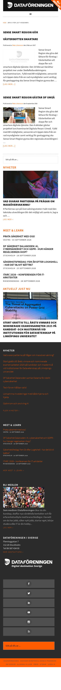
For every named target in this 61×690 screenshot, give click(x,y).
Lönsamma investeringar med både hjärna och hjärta (26, 395)
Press (36, 664)
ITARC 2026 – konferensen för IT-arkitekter (23, 276)
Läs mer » (8, 219)
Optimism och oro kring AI (16, 403)
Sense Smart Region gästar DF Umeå (29, 97)
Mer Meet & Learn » (13, 470)
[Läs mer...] (9, 84)
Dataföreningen (30, 5)
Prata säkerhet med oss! (19, 236)
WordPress (33, 661)
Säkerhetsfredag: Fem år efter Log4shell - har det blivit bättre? (30, 263)
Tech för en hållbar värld (14, 387)
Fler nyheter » (11, 410)
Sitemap (43, 664)
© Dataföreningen (11, 661)
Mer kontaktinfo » (13, 552)
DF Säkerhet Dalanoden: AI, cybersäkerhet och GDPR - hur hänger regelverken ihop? (28, 249)
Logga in (51, 664)
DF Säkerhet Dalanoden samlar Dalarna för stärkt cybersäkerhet (26, 379)
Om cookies (11, 664)
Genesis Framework (48, 661)
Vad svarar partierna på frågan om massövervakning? (29, 203)
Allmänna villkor (24, 664)
